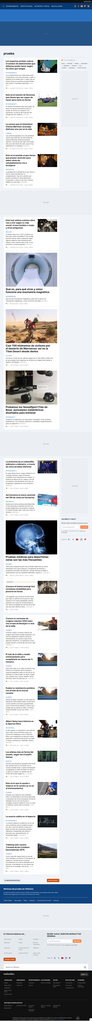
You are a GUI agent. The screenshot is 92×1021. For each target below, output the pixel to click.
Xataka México (8, 1005)
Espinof (31, 985)
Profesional (10, 728)
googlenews (88, 6)
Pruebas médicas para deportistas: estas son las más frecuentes (27, 558)
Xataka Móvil (7, 985)
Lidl (80, 65)
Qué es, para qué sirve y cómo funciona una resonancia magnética (27, 291)
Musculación (17, 900)
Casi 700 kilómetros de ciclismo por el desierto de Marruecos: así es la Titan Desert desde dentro (28, 348)
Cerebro (74, 65)
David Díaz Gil (14, 745)
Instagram (75, 6)
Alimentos (7, 942)
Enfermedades (11, 296)
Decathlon (66, 65)
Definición (56, 900)
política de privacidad (71, 945)
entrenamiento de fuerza (44, 900)
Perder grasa (8, 953)
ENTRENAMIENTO (12, 6)
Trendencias (68, 982)
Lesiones (9, 564)
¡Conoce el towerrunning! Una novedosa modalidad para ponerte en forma (20, 589)
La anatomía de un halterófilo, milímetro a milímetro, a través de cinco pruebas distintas (20, 464)
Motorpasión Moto (56, 986)
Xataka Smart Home (7, 991)
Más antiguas (53, 880)
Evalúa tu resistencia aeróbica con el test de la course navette (20, 690)
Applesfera (7, 988)
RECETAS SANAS (26, 6)
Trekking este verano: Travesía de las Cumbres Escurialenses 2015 (17, 847)
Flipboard (85, 6)
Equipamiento (10, 417)
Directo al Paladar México (46, 1006)
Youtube (82, 6)
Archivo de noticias (13, 880)
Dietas (20, 942)
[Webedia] (88, 1)
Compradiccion (69, 988)
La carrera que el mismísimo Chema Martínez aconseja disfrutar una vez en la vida (19, 126)
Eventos (9, 761)
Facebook (78, 6)
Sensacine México (31, 1006)
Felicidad (69, 63)
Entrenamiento (11, 73)
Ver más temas (10, 959)
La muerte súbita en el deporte (20, 816)
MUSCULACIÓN (56, 6)
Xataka (6, 982)
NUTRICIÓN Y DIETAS (41, 6)
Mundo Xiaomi (8, 994)
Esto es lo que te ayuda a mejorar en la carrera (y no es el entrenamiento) (20, 785)
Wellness (9, 232)
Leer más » (26, 114)
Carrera (9, 133)
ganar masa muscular (36, 954)
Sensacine (31, 982)
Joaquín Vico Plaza (16, 88)
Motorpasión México (56, 1006)
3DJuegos (19, 982)
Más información (59, 1019)
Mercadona (84, 63)
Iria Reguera (14, 303)
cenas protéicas (23, 953)
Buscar (85, 967)
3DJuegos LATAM (21, 1005)
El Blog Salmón (82, 982)
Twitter (68, 539)
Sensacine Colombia (31, 1010)
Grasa (63, 63)
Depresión (72, 67)
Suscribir (84, 527)
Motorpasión (56, 982)
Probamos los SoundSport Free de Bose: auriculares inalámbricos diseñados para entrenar (27, 409)
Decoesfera (68, 985)
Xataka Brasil (7, 1008)
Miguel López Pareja (17, 575)
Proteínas (36, 939)
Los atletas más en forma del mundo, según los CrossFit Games (19, 754)
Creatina (64, 67)
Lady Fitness (14, 365)
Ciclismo (9, 355)
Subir (83, 974)
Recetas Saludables (36, 943)
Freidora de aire (81, 67)
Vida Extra (19, 985)
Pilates (25, 900)
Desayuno (32, 900)
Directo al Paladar (46, 982)
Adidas (77, 63)
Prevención (10, 169)
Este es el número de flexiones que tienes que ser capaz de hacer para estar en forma (20, 97)
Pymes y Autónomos (81, 986)
